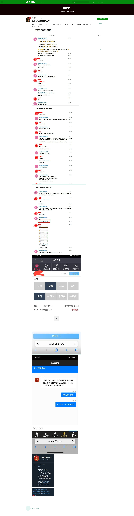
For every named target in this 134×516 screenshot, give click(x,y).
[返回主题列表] (2, 2)
